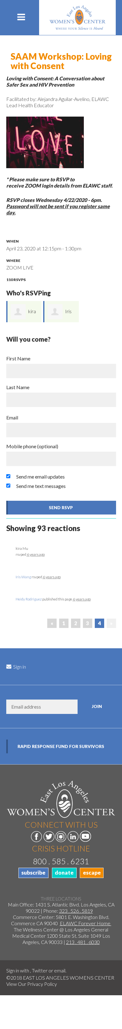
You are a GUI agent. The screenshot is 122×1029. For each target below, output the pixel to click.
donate (64, 872)
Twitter (40, 970)
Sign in (19, 667)
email (59, 970)
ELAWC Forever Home (85, 923)
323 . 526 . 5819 (76, 911)
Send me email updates (40, 476)
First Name (18, 358)
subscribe (33, 872)
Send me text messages (41, 486)
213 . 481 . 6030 (83, 942)
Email (12, 417)
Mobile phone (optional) (32, 446)
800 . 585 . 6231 (61, 861)
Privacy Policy (42, 984)
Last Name (17, 387)
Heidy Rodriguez (29, 599)
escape (92, 872)
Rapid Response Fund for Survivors (61, 746)
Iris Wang (23, 577)
